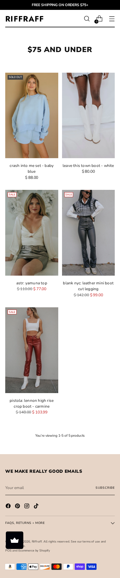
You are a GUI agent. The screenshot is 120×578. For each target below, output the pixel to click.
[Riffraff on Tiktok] (36, 507)
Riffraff (37, 541)
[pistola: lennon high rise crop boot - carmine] (31, 350)
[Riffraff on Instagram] (27, 507)
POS (8, 550)
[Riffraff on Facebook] (8, 507)
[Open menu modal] (112, 19)
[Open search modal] (87, 19)
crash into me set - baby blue (32, 168)
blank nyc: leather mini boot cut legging (88, 286)
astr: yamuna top (31, 283)
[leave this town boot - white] (88, 115)
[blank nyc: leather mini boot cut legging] (88, 233)
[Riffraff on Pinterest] (18, 507)
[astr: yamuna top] (31, 233)
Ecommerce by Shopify (34, 550)
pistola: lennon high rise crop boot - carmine (32, 403)
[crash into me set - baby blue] (31, 115)
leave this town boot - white (88, 165)
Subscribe (105, 488)
